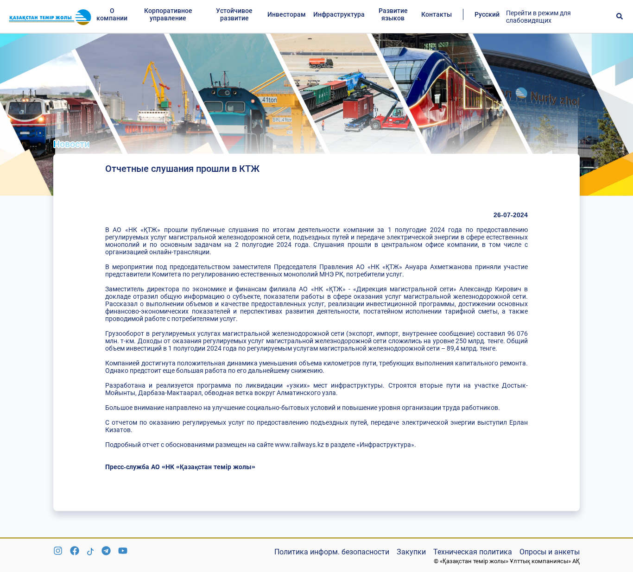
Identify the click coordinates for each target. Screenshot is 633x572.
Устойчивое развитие (234, 14)
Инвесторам (286, 14)
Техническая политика (472, 551)
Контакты (436, 14)
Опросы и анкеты (549, 551)
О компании (111, 14)
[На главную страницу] (50, 16)
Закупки (411, 551)
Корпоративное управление (168, 14)
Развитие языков (393, 14)
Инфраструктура (339, 14)
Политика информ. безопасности (331, 551)
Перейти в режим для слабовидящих (538, 16)
